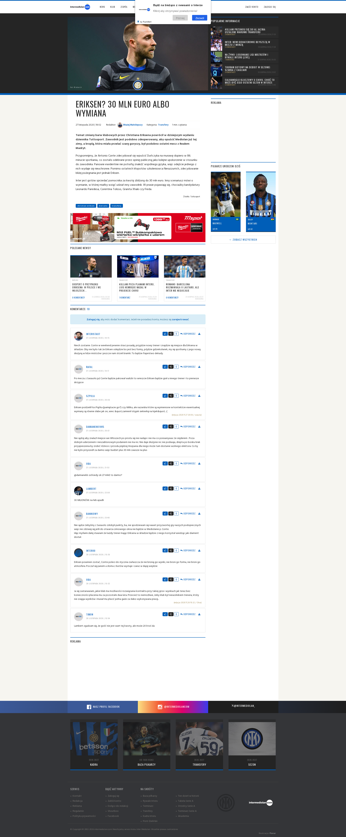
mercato (103, 205)
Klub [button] (112, 6)
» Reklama (76, 806)
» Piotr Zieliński (149, 821)
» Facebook (112, 816)
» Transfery (147, 811)
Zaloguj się (270, 6)
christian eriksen (86, 205)
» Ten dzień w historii (187, 796)
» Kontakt (76, 796)
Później (180, 18)
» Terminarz (147, 806)
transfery (116, 205)
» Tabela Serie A (184, 801)
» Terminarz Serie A (186, 811)
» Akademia (182, 816)
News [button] (102, 6)
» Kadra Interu (148, 816)
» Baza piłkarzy (149, 796)
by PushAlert (145, 21)
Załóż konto (251, 6)
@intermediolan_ (244, 705)
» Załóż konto (113, 801)
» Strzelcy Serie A (185, 806)
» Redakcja (76, 801)
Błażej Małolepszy (133, 124)
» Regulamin (77, 811)
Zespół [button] (124, 6)
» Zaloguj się (112, 796)
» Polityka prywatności (83, 816)
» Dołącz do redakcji (116, 806)
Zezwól (200, 18)
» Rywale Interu (149, 801)
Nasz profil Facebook (106, 706)
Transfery (163, 124)
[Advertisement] (137, 672)
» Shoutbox (112, 811)
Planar (273, 833)
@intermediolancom (176, 706)
